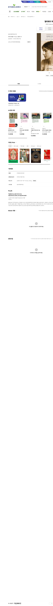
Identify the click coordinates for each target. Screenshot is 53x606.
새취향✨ (38, 11)
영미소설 (22, 16)
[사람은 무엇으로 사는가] (36, 125)
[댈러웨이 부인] (13, 124)
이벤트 (33, 11)
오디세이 (23, 11)
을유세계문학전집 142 (12, 34)
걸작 (27, 146)
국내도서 (12, 16)
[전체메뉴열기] (9, 11)
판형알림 (34, 180)
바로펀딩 (44, 11)
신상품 (49, 11)
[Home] (8, 16)
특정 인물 (22, 146)
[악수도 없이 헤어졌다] (25, 124)
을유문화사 (10, 38)
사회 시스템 (16, 146)
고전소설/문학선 (30, 16)
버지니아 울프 (10, 36)
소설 (17, 16)
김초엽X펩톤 (16, 11)
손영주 (18, 36)
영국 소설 (39, 146)
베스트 (28, 11)
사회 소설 (33, 146)
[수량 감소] (50, 603)
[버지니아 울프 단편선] (47, 124)
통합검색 (25, 6)
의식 (10, 146)
